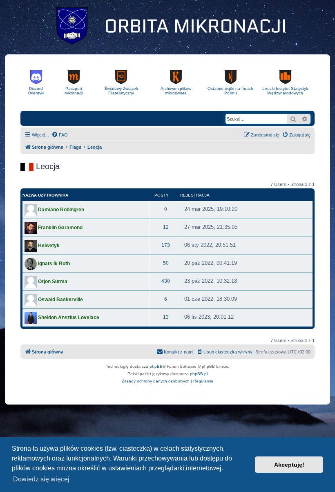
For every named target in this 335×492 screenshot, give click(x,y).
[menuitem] (59, 135)
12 (166, 227)
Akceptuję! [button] (289, 464)
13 (166, 317)
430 (165, 281)
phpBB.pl (199, 373)
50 (166, 263)
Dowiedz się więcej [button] (41, 479)
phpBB (156, 366)
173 (165, 245)
